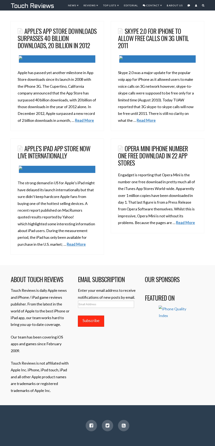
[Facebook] (91, 425)
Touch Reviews (32, 6)
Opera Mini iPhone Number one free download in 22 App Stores (153, 155)
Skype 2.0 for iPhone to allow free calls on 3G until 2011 (153, 38)
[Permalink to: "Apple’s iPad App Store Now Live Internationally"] (57, 169)
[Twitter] (107, 425)
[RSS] (123, 425)
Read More (84, 120)
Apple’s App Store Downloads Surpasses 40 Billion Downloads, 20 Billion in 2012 (57, 38)
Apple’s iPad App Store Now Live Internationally (54, 151)
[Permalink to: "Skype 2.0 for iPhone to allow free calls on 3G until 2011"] (157, 59)
